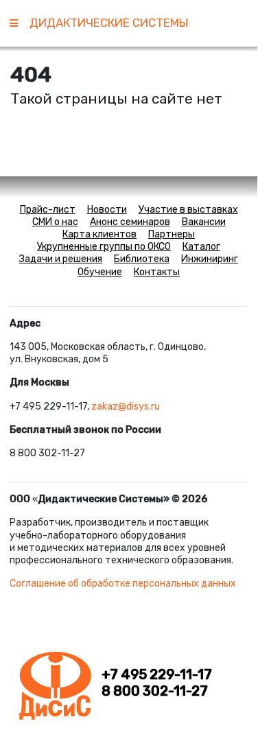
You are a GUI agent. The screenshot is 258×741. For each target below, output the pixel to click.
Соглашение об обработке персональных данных (123, 583)
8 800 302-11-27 (155, 691)
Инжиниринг (209, 259)
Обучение (100, 272)
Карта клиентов (99, 234)
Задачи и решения (60, 259)
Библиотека (141, 259)
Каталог (201, 246)
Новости (107, 209)
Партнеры (171, 234)
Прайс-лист (47, 209)
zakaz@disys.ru (125, 406)
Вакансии (204, 222)
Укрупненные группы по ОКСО (104, 246)
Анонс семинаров (130, 222)
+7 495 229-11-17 (157, 675)
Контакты (157, 272)
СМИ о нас (55, 222)
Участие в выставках (188, 209)
